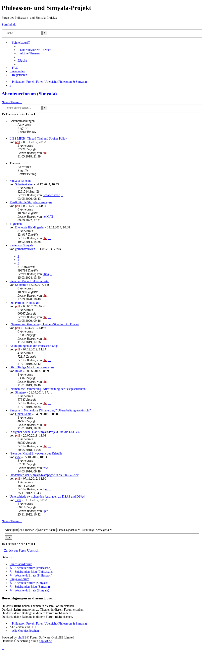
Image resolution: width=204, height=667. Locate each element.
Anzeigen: (12, 529)
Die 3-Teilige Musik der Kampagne (32, 367)
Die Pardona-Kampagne (25, 302)
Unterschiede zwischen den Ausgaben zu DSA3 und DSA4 (47, 496)
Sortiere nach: (47, 529)
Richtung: (88, 529)
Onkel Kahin (23, 414)
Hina (46, 274)
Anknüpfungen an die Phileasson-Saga (34, 345)
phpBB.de (45, 641)
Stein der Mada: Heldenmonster (29, 281)
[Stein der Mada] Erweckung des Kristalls (36, 453)
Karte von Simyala (21, 245)
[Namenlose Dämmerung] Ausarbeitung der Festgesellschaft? (48, 389)
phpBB (22, 637)
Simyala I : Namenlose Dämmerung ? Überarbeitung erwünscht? (50, 410)
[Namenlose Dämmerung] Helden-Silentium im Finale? (44, 324)
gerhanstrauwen (25, 249)
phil (17, 142)
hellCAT (48, 216)
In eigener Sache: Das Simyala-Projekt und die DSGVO (45, 432)
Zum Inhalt (9, 24)
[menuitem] (34, 49)
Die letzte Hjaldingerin (29, 227)
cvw (18, 457)
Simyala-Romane (20, 180)
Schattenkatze (23, 184)
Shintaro (20, 284)
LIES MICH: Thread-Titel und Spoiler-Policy (38, 138)
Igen (45, 489)
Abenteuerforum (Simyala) (29, 93)
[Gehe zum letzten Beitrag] (49, 152)
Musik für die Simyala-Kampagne (31, 202)
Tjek (18, 500)
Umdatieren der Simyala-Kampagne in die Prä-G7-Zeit (44, 475)
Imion (19, 371)
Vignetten (16, 223)
